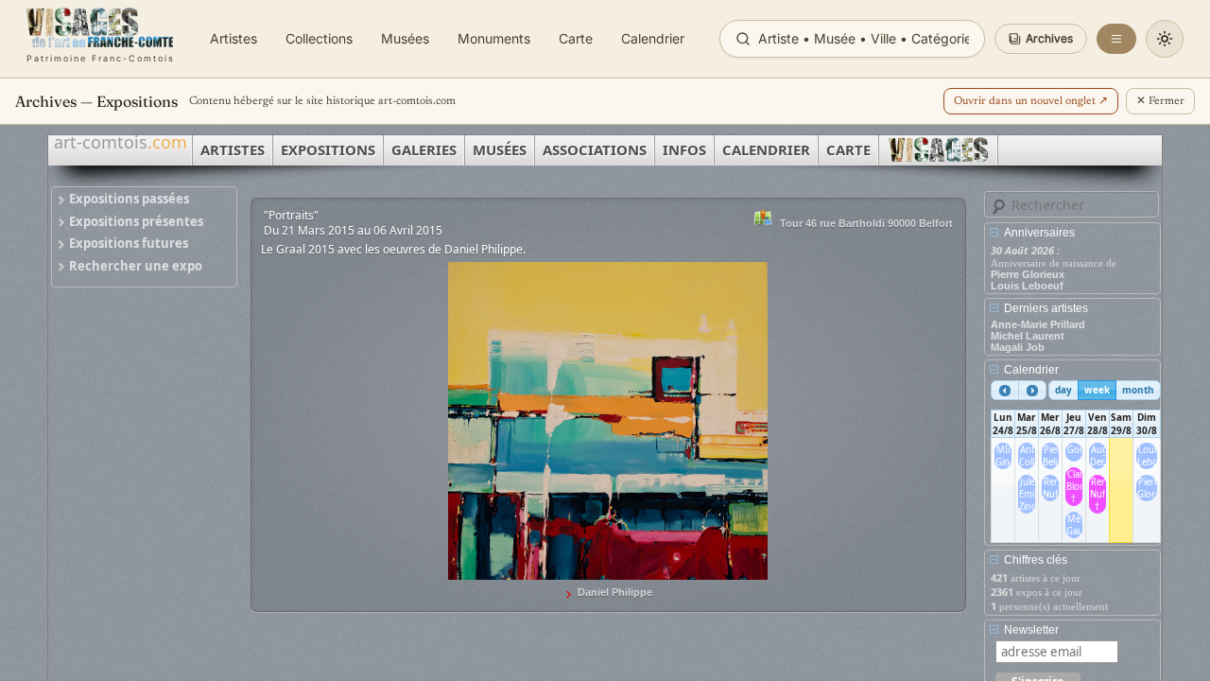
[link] (100, 39)
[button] (1040, 39)
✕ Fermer (1160, 101)
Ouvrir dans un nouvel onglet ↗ (1031, 101)
